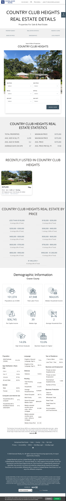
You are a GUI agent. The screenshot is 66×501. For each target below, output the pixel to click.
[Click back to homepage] (7, 2)
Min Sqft (9, 98)
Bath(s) (35, 90)
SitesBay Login (49, 445)
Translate (45, 490)
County (38, 442)
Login (44, 2)
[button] (63, 15)
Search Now (53, 107)
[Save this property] (30, 173)
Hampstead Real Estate (21, 442)
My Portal (37, 2)
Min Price (9, 83)
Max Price (36, 83)
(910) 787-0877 (24, 2)
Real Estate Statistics (33, 30)
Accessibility (22, 445)
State (32, 442)
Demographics (33, 35)
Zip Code (49, 442)
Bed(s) (8, 90)
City (43, 442)
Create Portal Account (53, 2)
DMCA (30, 445)
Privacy (14, 445)
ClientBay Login (38, 445)
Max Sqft (35, 98)
